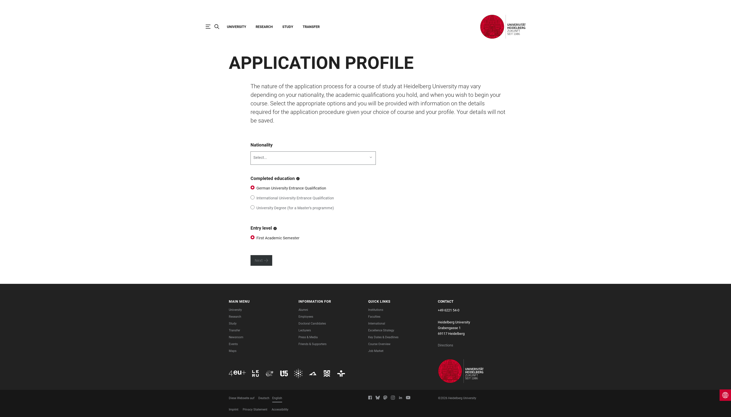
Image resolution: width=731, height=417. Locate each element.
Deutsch (263, 398)
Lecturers (304, 330)
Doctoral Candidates (312, 323)
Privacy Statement (255, 409)
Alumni (303, 310)
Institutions (375, 310)
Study (287, 27)
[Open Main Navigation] (210, 26)
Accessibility (280, 409)
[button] (261, 301)
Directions (445, 345)
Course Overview (379, 344)
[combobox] (254, 158)
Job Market (375, 351)
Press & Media (308, 337)
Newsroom (236, 337)
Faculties (374, 316)
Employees (305, 316)
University (236, 27)
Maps (232, 351)
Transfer (311, 27)
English (277, 398)
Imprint (233, 409)
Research (264, 27)
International (376, 323)
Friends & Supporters (312, 344)
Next (259, 260)
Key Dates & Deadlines (383, 337)
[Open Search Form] (218, 26)
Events (233, 344)
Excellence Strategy (381, 330)
